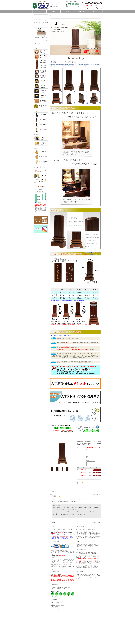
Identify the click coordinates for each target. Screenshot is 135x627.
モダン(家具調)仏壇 (39, 19)
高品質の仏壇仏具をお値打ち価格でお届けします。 (56, 5)
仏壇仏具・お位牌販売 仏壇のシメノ (41, 1)
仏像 (41, 22)
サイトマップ (95, 11)
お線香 (37, 22)
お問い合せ (67, 11)
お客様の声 (82, 11)
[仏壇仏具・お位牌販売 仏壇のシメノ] (41, 9)
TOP (39, 11)
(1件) (87, 482)
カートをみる (100, 8)
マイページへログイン (92, 8)
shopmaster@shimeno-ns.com (59, 609)
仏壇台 (38, 20)
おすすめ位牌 (44, 20)
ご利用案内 (53, 11)
